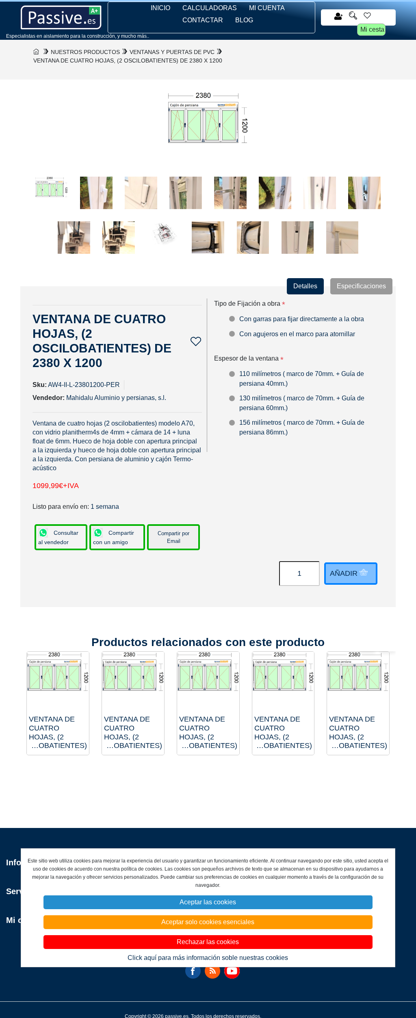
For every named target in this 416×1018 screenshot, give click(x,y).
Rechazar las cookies (208, 941)
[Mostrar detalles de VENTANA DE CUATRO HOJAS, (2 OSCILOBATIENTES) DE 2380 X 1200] (358, 683)
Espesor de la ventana (246, 358)
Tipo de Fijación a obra (247, 303)
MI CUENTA (267, 7)
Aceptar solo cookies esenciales (207, 922)
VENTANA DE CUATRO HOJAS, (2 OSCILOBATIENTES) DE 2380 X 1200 (358, 732)
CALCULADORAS (209, 7)
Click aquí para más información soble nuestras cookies (208, 957)
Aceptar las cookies (208, 902)
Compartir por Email (173, 537)
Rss (212, 971)
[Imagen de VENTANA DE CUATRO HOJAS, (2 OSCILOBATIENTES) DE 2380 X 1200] (51, 197)
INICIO (160, 7)
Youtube (232, 971)
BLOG (244, 20)
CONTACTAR (202, 20)
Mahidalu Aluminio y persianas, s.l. (116, 397)
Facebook (193, 971)
